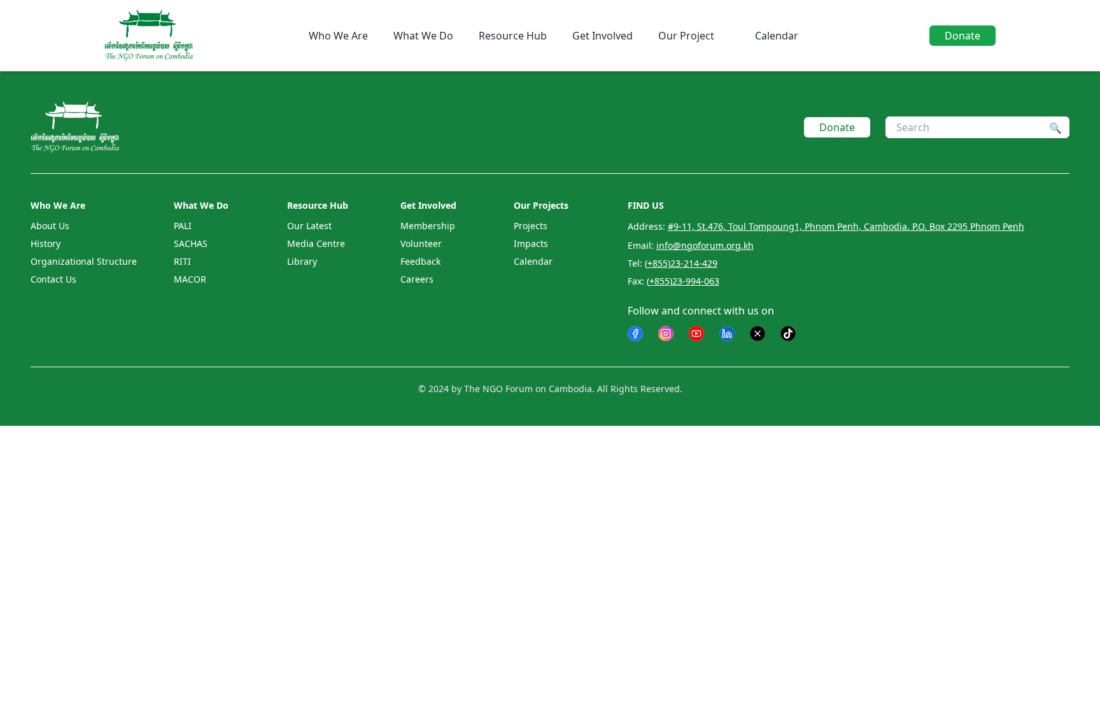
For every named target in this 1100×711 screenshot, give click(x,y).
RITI (182, 261)
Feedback (420, 261)
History (45, 243)
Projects (530, 226)
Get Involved (602, 36)
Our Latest (309, 226)
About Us (50, 226)
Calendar (776, 36)
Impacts (531, 243)
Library (302, 261)
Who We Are (338, 36)
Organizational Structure (84, 261)
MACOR (190, 279)
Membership (427, 226)
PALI (183, 226)
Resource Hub (513, 36)
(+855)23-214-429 (681, 263)
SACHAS (191, 243)
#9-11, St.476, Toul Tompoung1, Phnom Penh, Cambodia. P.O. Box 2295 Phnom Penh (846, 226)
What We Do (423, 36)
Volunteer (421, 243)
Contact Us (53, 279)
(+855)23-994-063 (683, 281)
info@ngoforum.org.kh (705, 245)
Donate (962, 36)
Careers (417, 279)
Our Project (686, 36)
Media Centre (316, 243)
